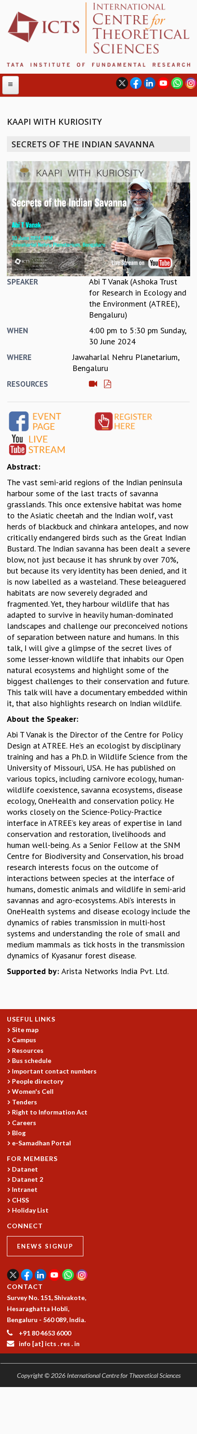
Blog (19, 1133)
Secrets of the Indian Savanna (82, 144)
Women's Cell (33, 1091)
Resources (28, 1050)
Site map (25, 1029)
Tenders (24, 1102)
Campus (24, 1040)
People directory (37, 1081)
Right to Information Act (50, 1112)
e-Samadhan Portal (41, 1143)
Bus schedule (31, 1060)
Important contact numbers (54, 1071)
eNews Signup (45, 1246)
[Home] (98, 34)
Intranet (25, 1189)
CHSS (20, 1200)
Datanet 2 (27, 1179)
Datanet (25, 1169)
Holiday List (30, 1210)
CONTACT (25, 1286)
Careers (24, 1122)
